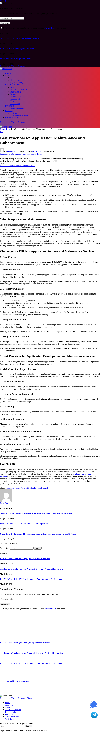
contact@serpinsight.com (17, 681)
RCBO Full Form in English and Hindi (17, 48)
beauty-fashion (16, 96)
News (7, 75)
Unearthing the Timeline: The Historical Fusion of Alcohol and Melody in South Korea (38, 534)
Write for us (10, 719)
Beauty (13, 94)
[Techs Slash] (6, 68)
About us (9, 705)
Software (14, 113)
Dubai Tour (15, 103)
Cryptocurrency (16, 82)
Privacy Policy (50, 28)
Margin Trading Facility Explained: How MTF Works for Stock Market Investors (36, 513)
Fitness (13, 101)
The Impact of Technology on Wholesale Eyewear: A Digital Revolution (31, 569)
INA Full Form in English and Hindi (16, 59)
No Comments (38, 151)
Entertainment (13, 85)
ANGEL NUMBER (18, 89)
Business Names (17, 108)
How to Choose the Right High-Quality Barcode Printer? (25, 558)
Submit (28, 726)
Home (8, 73)
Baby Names (15, 92)
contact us (9, 707)
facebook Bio (15, 99)
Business (9, 106)
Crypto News (15, 80)
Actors (13, 87)
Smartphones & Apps (19, 115)
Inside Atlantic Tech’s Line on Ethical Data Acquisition (24, 524)
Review (8, 111)
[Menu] (1, 125)
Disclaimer (9, 714)
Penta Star (11, 151)
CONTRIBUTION (12, 118)
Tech (12, 78)
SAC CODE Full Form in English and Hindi (19, 38)
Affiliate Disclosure (13, 710)
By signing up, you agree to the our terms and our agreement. (34, 28)
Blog (2, 131)
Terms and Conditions (14, 717)
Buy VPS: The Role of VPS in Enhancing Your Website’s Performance (31, 579)
